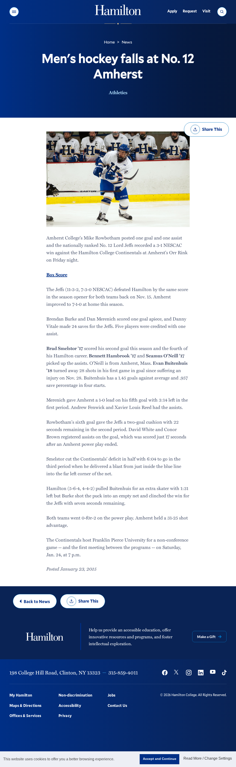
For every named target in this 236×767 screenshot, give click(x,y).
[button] (14, 11)
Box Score (56, 274)
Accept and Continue (159, 759)
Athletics (118, 92)
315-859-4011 (123, 672)
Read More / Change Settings (207, 758)
